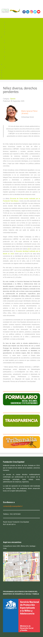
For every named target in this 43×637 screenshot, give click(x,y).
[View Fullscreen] (36, 555)
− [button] (6, 558)
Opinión (12, 99)
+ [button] (6, 554)
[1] (29, 249)
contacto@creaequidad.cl (12, 506)
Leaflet (26, 580)
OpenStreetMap (34, 580)
